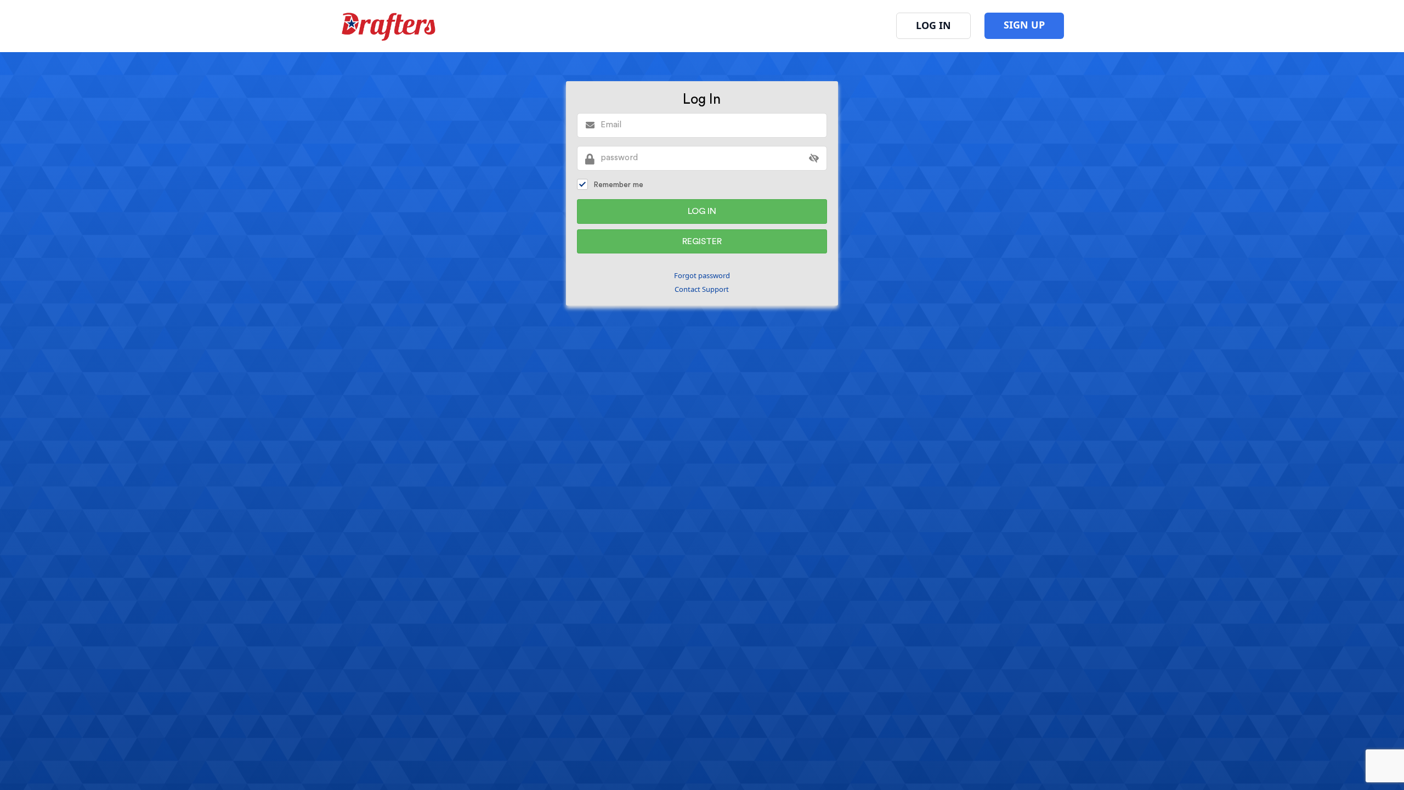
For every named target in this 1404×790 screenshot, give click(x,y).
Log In (933, 25)
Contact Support (702, 289)
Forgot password (702, 275)
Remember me (618, 185)
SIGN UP (1024, 24)
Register (702, 241)
